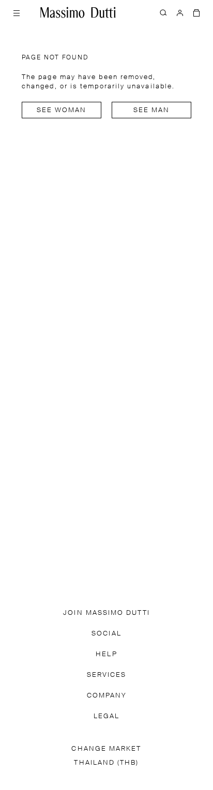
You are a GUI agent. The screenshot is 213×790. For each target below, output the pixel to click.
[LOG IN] (180, 12)
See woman (62, 110)
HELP (106, 654)
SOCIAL (106, 633)
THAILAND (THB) (106, 763)
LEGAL (106, 716)
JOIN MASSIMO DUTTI (106, 613)
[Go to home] (78, 12)
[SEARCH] (163, 12)
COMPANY (107, 695)
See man (151, 110)
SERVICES (107, 675)
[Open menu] (16, 12)
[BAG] (196, 12)
